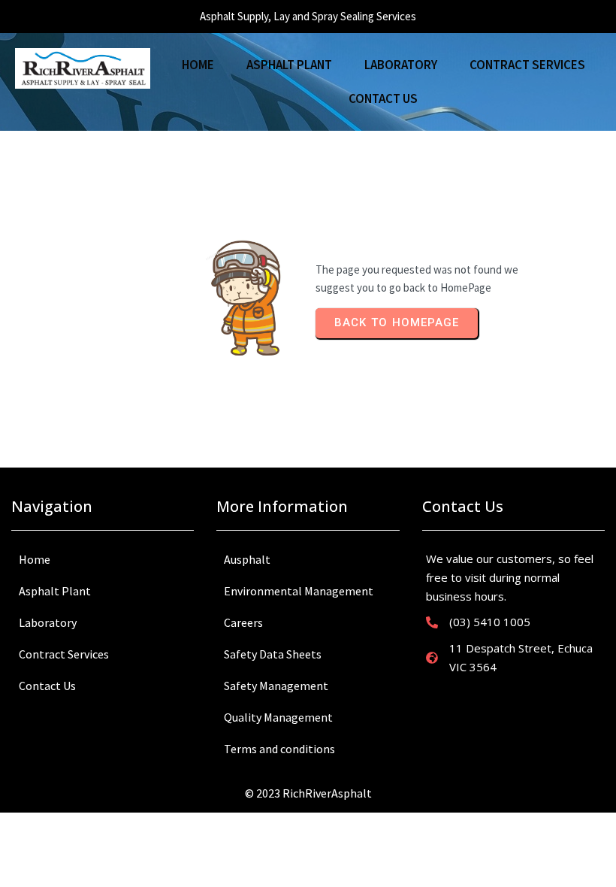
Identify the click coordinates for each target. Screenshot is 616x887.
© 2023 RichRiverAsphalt (308, 793)
